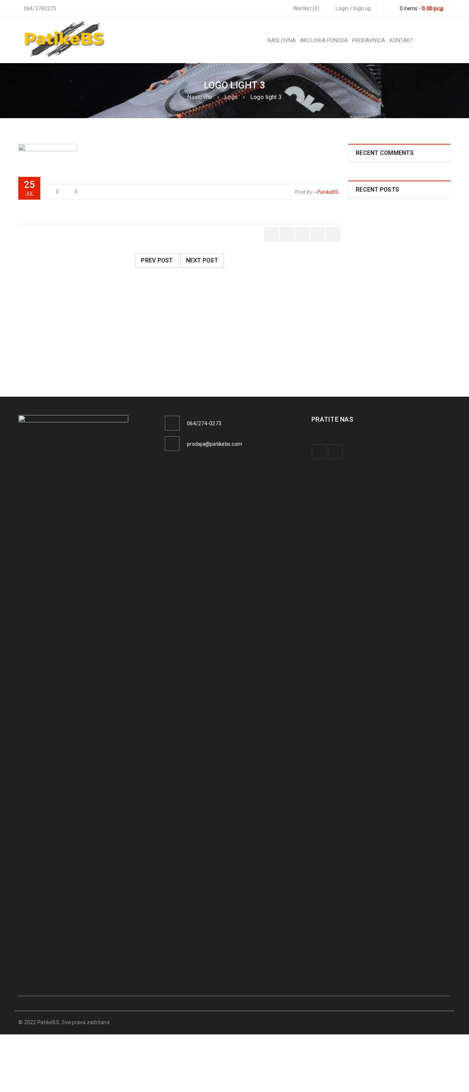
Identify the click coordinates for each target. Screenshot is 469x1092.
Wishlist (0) (306, 8)
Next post (202, 260)
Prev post (157, 260)
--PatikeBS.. (327, 192)
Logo (231, 97)
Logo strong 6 (46, 349)
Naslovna (199, 97)
